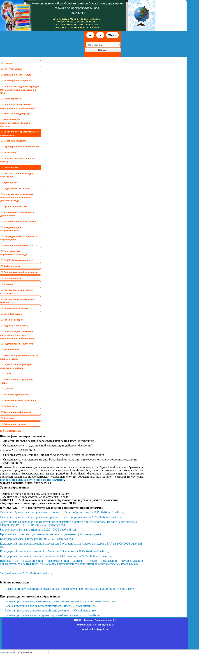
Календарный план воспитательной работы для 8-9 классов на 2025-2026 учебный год (54, 551)
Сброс (112, 35)
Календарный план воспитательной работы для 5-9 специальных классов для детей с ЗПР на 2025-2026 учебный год (71, 545)
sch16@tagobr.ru (99, 629)
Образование (11, 430)
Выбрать (102, 49)
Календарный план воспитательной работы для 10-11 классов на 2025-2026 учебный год (56, 556)
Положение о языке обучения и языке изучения (32, 479)
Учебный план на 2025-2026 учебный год (26, 573)
